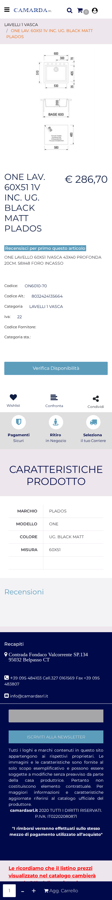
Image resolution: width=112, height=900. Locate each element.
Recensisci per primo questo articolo (45, 248)
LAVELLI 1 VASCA (21, 24)
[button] (56, 100)
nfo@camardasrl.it (29, 696)
